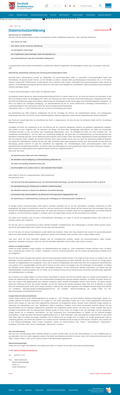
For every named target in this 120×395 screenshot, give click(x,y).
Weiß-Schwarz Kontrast (69, 5)
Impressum (28, 390)
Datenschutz (39, 390)
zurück (10, 373)
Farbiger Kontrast (73, 5)
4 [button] (54, 19)
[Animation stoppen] (43, 19)
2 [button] (49, 19)
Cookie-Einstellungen (102, 29)
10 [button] (67, 19)
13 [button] (74, 19)
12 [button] (72, 19)
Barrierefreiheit (73, 390)
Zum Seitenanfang (106, 373)
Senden (92, 373)
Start (11, 26)
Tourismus (90, 15)
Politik (53, 15)
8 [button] (63, 19)
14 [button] (76, 19)
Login (20, 390)
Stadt (11, 15)
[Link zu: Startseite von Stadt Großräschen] (12, 6)
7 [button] (60, 19)
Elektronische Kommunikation (56, 390)
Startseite (11, 390)
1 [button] (47, 19)
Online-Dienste (104, 15)
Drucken (97, 373)
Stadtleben (77, 15)
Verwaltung (22, 15)
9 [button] (65, 19)
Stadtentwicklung (39, 15)
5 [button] (56, 19)
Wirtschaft (64, 15)
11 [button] (70, 19)
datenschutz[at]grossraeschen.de (25, 350)
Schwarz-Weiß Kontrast (65, 5)
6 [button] (58, 19)
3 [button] (51, 19)
